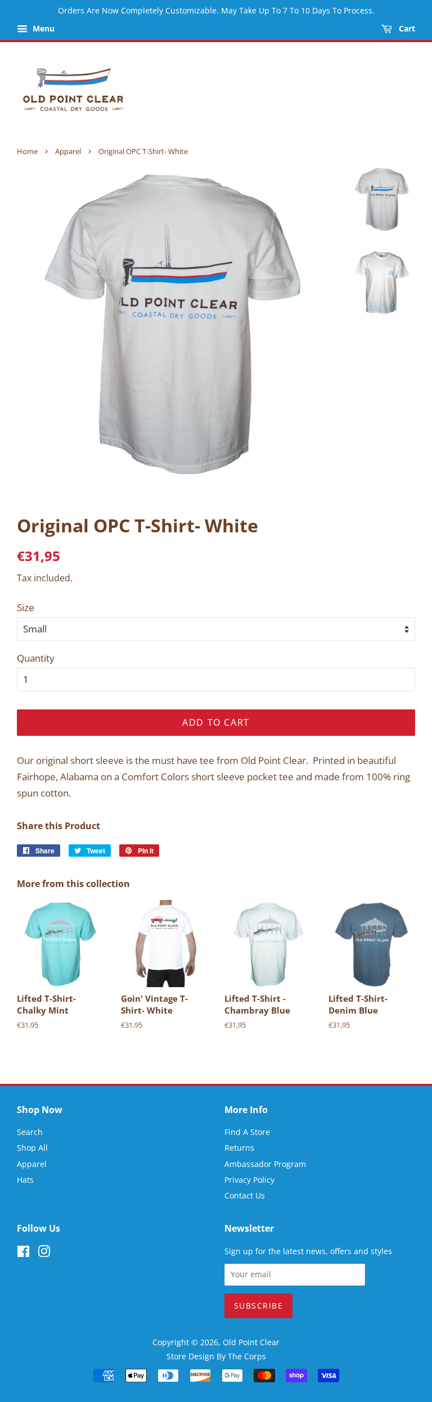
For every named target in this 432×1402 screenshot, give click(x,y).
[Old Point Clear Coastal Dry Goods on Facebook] (23, 1253)
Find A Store (247, 1132)
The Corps (247, 1356)
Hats (25, 1179)
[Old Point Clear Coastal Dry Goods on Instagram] (44, 1253)
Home (27, 151)
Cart (406, 28)
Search (30, 1132)
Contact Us (244, 1195)
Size (25, 607)
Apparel (68, 151)
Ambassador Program (265, 1164)
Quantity (36, 658)
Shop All (32, 1147)
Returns (239, 1147)
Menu (42, 28)
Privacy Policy (249, 1179)
